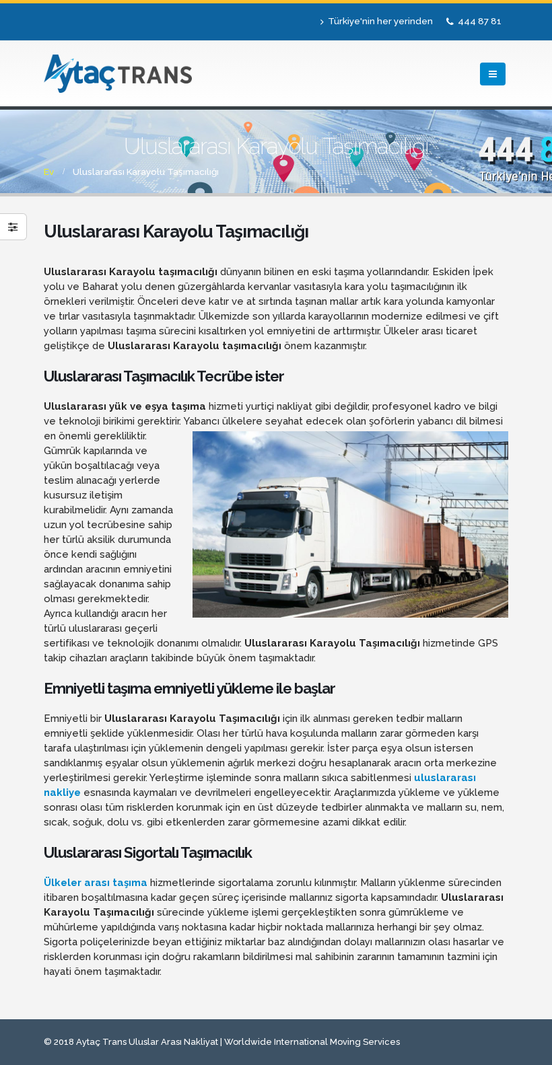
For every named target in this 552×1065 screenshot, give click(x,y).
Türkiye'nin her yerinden (380, 20)
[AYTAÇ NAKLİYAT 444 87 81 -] (118, 73)
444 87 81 (480, 20)
